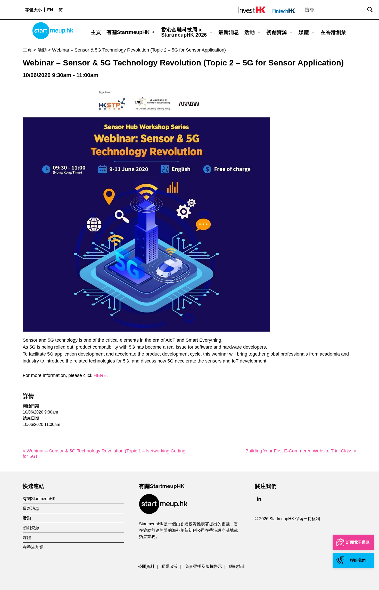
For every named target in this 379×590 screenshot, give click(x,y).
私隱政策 (169, 566)
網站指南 (237, 566)
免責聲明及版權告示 (203, 566)
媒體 (304, 32)
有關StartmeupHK (128, 32)
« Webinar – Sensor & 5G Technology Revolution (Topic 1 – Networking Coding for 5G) (104, 453)
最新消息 (228, 32)
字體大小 (33, 9)
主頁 (96, 32)
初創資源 (276, 32)
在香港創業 (333, 32)
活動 (249, 32)
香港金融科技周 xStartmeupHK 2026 (184, 32)
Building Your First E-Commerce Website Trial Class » (300, 450)
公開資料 (146, 566)
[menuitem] (50, 9)
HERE (100, 375)
